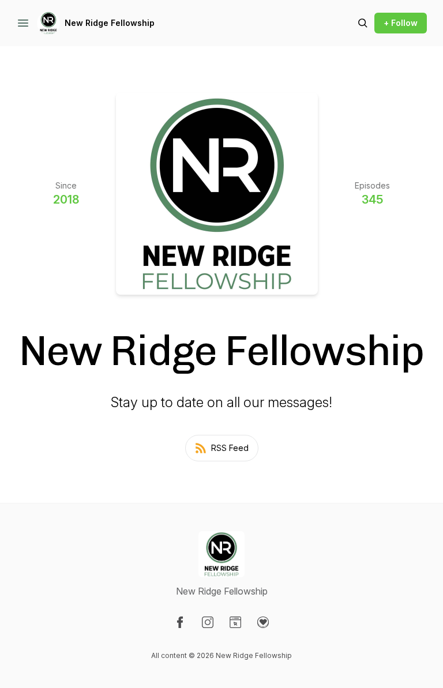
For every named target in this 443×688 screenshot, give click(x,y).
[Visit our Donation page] (263, 622)
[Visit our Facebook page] (180, 622)
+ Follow (401, 23)
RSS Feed (230, 448)
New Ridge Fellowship (110, 23)
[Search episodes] (362, 23)
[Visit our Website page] (235, 622)
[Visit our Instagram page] (207, 622)
